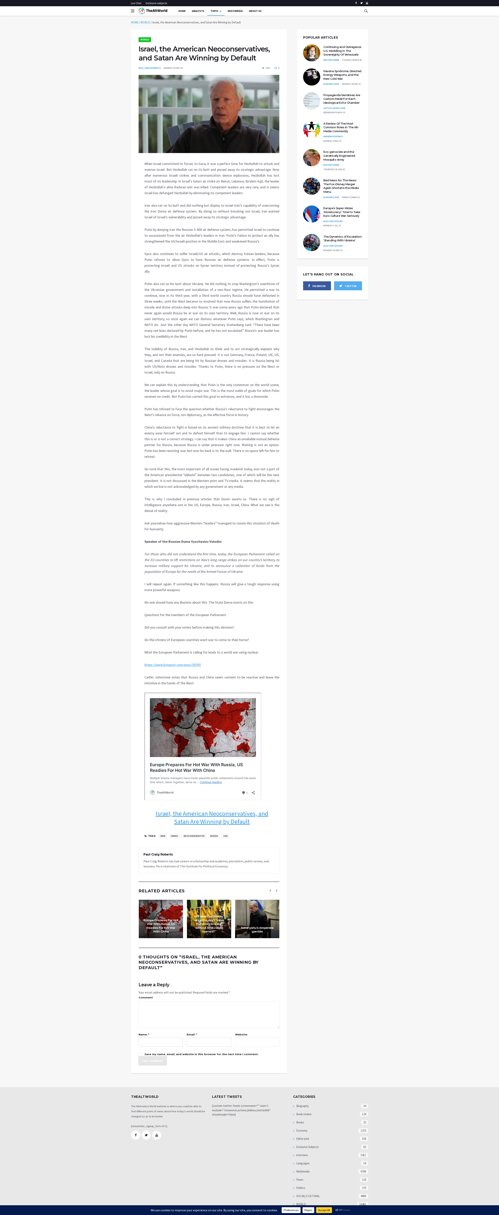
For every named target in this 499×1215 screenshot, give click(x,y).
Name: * (144, 1034)
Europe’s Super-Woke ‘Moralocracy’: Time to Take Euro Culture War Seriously (341, 212)
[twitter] (361, 3)
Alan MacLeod (331, 83)
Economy (301, 1130)
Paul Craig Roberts (150, 67)
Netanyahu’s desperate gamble (257, 929)
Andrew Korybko (333, 136)
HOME (134, 22)
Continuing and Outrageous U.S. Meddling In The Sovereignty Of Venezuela (342, 50)
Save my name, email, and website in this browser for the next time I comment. (201, 1054)
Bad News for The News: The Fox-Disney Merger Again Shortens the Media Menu (341, 186)
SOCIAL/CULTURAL (308, 1196)
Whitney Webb (331, 59)
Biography (302, 1106)
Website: (241, 1034)
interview (302, 1155)
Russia (214, 835)
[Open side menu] (132, 11)
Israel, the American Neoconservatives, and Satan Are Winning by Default (212, 818)
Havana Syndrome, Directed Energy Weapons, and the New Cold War (342, 75)
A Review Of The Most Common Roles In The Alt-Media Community (341, 127)
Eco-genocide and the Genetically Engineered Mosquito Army (339, 155)
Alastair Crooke (333, 221)
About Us (255, 11)
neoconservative (194, 835)
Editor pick (302, 1139)
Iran (162, 835)
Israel (174, 835)
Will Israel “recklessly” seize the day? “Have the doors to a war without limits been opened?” (209, 923)
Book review (303, 1114)
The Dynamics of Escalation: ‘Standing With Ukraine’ (342, 238)
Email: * (192, 1034)
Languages (303, 1163)
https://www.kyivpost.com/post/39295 (172, 664)
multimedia (235, 11)
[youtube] (367, 3)
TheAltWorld (156, 10)
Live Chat (136, 3)
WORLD (145, 22)
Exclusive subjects (156, 3)
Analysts (198, 11)
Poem (299, 1179)
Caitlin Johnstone (334, 108)
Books (300, 1122)
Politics (300, 1188)
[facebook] (356, 3)
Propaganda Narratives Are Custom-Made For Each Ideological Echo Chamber (341, 98)
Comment (146, 997)
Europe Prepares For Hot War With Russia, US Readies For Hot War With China (161, 925)
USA (225, 835)
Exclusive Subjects (307, 1147)
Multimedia (303, 1171)
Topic (214, 11)
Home (182, 11)
